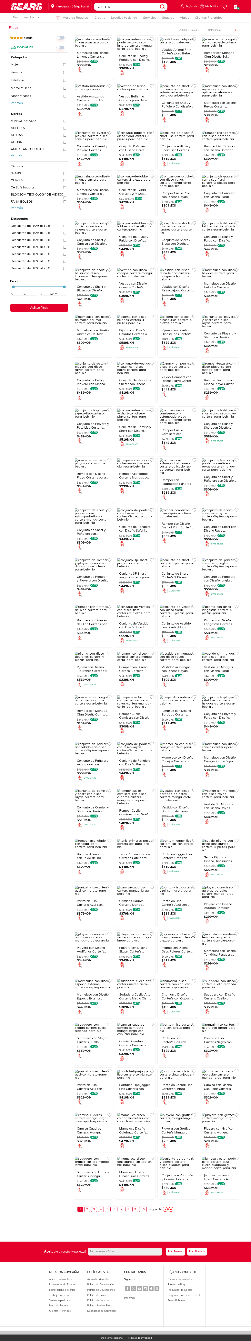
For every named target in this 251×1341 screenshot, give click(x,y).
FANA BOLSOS (22, 201)
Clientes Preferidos (208, 17)
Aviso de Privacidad (98, 1279)
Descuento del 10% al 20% (30, 233)
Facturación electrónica (62, 1289)
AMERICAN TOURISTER (28, 149)
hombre (17, 72)
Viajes (184, 17)
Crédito (100, 17)
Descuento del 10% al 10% (30, 226)
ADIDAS (17, 135)
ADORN (16, 142)
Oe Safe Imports (23, 187)
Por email (129, 1297)
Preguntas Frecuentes (179, 1289)
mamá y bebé (21, 88)
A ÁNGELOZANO (23, 121)
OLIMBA (17, 180)
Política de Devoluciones (101, 1289)
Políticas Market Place (99, 1305)
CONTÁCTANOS (135, 1272)
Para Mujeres (175, 1251)
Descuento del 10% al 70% (30, 268)
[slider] (13, 287)
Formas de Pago (176, 1284)
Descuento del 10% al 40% (30, 247)
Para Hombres (197, 1251)
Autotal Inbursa (176, 1300)
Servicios (149, 17)
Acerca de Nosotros (60, 1279)
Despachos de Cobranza (101, 1310)
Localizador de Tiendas (62, 1284)
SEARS (16, 173)
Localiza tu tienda (124, 17)
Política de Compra (98, 1300)
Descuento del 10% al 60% (30, 261)
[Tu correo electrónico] (126, 1252)
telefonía (17, 80)
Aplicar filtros (39, 307)
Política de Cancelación (100, 1284)
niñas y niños (21, 96)
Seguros (168, 17)
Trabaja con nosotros (61, 1295)
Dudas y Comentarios (179, 1279)
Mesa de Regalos (75, 17)
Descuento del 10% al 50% (30, 254)
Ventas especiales (59, 1300)
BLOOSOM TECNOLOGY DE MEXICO (37, 194)
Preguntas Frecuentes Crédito (184, 1295)
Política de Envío (96, 1295)
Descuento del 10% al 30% (30, 240)
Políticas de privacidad (140, 1338)
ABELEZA (18, 128)
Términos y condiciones (111, 1338)
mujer (15, 64)
